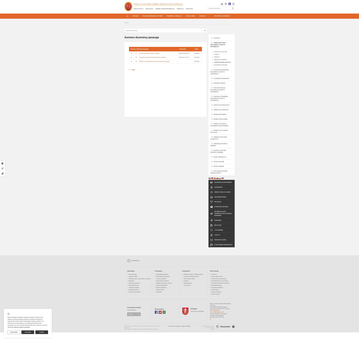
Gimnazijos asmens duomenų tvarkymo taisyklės (152, 57)
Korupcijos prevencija (221, 105)
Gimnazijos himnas (134, 285)
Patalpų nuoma (219, 161)
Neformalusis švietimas (162, 281)
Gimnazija (180, 9)
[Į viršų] (233, 326)
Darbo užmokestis (220, 157)
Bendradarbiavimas (134, 289)
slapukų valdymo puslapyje (22, 327)
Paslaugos (149, 9)
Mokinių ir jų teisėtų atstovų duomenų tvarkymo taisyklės (154, 61)
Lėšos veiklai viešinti (189, 278)
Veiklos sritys (138, 9)
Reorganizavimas (220, 197)
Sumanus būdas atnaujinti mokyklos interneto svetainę (208, 327)
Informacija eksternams (223, 182)
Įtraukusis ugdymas (221, 206)
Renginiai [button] (202, 16)
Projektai (217, 202)
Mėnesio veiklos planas (222, 192)
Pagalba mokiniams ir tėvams (164, 283)
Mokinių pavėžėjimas (221, 119)
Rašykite (131, 314)
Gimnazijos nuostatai (220, 51)
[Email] (164, 312)
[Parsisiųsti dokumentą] (131, 53)
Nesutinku (28, 332)
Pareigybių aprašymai (220, 59)
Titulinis (126, 22)
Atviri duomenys (215, 294)
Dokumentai (218, 187)
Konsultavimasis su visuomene (219, 281)
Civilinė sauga (215, 289)
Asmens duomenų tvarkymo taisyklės (149, 53)
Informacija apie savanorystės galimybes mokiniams (223, 213)
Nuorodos (214, 274)
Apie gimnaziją (133, 274)
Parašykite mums (220, 240)
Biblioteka (217, 225)
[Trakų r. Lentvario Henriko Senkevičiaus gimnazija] (128, 6)
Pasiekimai (217, 220)
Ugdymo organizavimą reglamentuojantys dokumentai (219, 72)
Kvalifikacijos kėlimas (220, 65)
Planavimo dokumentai (221, 78)
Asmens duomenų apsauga (222, 62)
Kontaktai (189, 9)
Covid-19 (217, 235)
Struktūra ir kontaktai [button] (222, 16)
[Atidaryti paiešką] (232, 8)
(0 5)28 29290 (215, 310)
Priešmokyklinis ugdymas (163, 276)
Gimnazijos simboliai (134, 283)
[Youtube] (160, 312)
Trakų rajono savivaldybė (197, 311)
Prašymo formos (219, 83)
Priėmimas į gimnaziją (134, 292)
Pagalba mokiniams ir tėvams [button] (152, 16)
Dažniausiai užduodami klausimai (220, 283)
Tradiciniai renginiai (134, 287)
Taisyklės (217, 57)
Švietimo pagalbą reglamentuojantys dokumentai (217, 90)
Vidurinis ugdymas (161, 278)
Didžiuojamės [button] (190, 16)
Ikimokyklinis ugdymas (162, 274)
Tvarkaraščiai (135, 260)
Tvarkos (216, 54)
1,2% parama (218, 230)
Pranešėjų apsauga (216, 285)
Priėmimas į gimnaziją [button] (174, 16)
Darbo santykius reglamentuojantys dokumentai (218, 44)
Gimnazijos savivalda (221, 110)
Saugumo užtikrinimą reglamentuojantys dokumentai (219, 98)
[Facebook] (156, 312)
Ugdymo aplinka (133, 276)
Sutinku (41, 332)
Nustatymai (13, 332)
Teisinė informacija (216, 292)
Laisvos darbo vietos (217, 276)
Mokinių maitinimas (220, 114)
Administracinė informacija (165, 9)
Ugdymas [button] (135, 16)
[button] (222, 4)
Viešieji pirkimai (219, 166)
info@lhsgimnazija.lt (218, 312)
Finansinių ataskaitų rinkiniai (191, 276)
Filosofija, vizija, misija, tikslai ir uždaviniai (140, 278)
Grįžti (133, 70)
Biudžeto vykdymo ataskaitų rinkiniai (193, 274)
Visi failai (217, 38)
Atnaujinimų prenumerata (223, 244)
